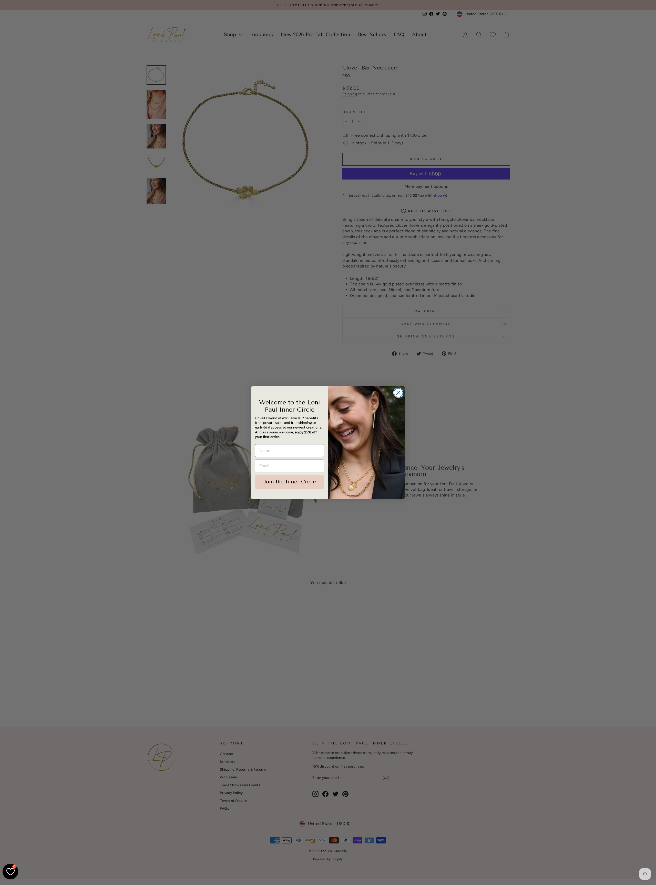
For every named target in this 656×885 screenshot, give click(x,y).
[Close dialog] (398, 392)
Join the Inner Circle (289, 482)
